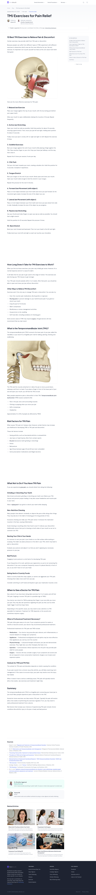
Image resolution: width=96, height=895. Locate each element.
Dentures (30, 879)
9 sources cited (32, 11)
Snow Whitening (54, 874)
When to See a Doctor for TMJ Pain (77, 57)
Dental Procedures (52, 2)
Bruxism (12, 441)
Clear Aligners (31, 872)
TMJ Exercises (13, 762)
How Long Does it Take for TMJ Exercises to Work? (76, 45)
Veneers (30, 877)
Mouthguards (14, 299)
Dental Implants (32, 882)
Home (8, 8)
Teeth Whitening (32, 874)
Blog (13, 8)
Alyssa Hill (12, 22)
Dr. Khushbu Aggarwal (20, 782)
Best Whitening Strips (55, 879)
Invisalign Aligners (54, 872)
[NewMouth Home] (11, 2)
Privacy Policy (85, 891)
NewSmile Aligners (54, 869)
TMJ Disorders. (13, 767)
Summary (71, 59)
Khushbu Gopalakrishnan (27, 22)
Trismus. (24, 765)
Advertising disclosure (50, 28)
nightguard (15, 504)
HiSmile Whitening (54, 877)
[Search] (87, 2)
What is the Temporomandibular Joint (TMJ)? (77, 48)
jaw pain (23, 487)
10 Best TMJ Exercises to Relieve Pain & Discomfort (77, 41)
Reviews (63, 2)
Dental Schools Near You (34, 869)
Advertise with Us (75, 874)
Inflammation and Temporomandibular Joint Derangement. (27, 749)
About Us (78, 891)
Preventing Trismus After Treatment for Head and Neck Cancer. (25, 752)
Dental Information (38, 2)
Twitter (72, 872)
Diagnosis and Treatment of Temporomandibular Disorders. (31, 745)
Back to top (79, 64)
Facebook (73, 869)
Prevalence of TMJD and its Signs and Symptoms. (22, 755)
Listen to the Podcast (76, 877)
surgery (33, 319)
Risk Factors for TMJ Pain (75, 51)
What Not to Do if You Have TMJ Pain (77, 54)
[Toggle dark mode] (83, 2)
